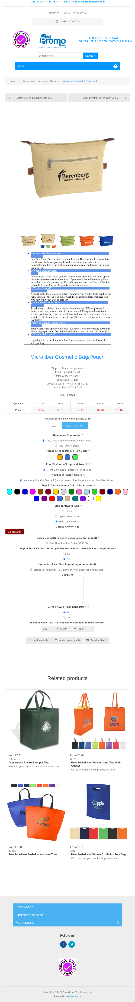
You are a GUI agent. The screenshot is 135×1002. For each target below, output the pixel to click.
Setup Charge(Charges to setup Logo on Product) (67, 537)
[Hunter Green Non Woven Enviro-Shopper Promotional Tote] (36, 719)
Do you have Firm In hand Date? (67, 606)
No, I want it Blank (69, 445)
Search (90, 55)
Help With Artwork (69, 521)
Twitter (71, 944)
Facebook (63, 944)
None (69, 511)
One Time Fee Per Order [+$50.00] (68, 543)
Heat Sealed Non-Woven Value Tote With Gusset (96, 764)
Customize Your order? (67, 435)
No (68, 553)
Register (54, 13)
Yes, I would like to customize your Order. (69, 440)
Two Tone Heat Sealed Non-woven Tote (33, 854)
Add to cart (75, 425)
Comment (67, 574)
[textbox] (60, 56)
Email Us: (84, 1)
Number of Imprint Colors (67, 474)
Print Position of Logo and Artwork (67, 464)
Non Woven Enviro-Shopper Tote (29, 762)
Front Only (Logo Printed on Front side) (69, 469)
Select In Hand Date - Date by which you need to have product (67, 622)
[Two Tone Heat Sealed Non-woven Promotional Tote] (36, 811)
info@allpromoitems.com (90, 1)
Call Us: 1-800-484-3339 (44, 1)
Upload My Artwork (69, 516)
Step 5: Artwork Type (67, 506)
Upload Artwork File (67, 526)
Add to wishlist (41, 640)
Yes (69, 559)
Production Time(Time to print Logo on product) (67, 564)
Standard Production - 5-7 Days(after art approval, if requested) (69, 569)
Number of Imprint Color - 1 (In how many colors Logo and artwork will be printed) (69, 480)
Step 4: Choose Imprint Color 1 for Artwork (67, 485)
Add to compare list (70, 640)
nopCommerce (73, 996)
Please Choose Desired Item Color (67, 450)
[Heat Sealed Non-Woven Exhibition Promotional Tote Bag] (98, 811)
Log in (66, 13)
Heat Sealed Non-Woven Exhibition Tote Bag (98, 854)
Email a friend (98, 640)
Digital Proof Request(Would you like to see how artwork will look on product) (67, 548)
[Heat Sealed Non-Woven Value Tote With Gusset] (98, 719)
